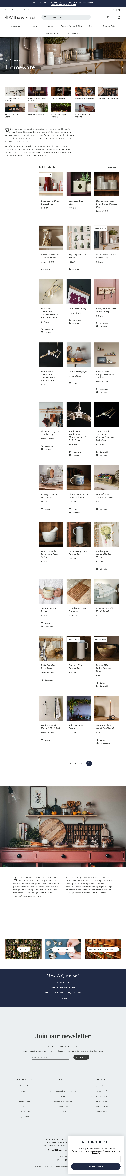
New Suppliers (24, 1112)
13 (82, 763)
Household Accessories (108, 98)
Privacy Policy (101, 1101)
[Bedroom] (15, 91)
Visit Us (63, 998)
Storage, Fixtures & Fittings (13, 99)
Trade (7, 10)
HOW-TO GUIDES (63, 949)
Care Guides (32, 10)
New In (92, 26)
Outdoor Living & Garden (58, 116)
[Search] (45, 17)
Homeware (34, 26)
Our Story (63, 1086)
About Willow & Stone (103, 949)
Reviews (63, 1112)
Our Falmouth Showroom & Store (63, 1091)
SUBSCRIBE (96, 1166)
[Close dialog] (120, 1139)
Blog (63, 1096)
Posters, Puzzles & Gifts (71, 26)
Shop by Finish (109, 26)
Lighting (50, 26)
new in (23, 949)
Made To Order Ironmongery (101, 1096)
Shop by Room (52, 33)
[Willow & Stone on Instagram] (58, 1160)
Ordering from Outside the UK (101, 1086)
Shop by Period (73, 33)
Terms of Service (101, 1106)
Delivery (15, 10)
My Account (24, 1117)
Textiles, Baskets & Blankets (82, 116)
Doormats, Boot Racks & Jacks (37, 99)
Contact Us (24, 1086)
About (22, 10)
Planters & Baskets (36, 115)
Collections (15, 60)
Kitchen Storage (58, 98)
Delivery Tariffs (101, 1091)
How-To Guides (24, 1101)
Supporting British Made (63, 1101)
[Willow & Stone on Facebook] (62, 1160)
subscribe (81, 1057)
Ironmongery (16, 26)
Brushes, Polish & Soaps (12, 116)
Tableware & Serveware (84, 98)
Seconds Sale (63, 1106)
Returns (24, 1096)
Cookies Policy (101, 1112)
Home (7, 60)
